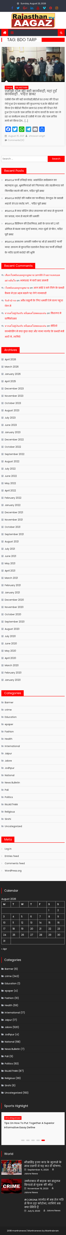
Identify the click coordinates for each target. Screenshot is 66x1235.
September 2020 (15, 621)
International (12, 746)
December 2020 (14, 599)
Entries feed (12, 856)
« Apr (4, 949)
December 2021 (14, 512)
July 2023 (10, 417)
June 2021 (10, 556)
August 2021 (12, 541)
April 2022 (10, 490)
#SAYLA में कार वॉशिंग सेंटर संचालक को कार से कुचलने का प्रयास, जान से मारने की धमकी (34, 213)
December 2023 (14, 388)
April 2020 (10, 658)
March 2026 (12, 366)
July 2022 (10, 468)
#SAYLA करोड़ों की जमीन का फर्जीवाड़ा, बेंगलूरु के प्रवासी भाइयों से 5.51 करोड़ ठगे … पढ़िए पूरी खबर (34, 200)
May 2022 (10, 483)
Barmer (9, 702)
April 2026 (10, 359)
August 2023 (12, 410)
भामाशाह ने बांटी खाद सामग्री (34, 280)
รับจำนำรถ (10, 300)
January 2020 (13, 680)
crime (9, 87)
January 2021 (12, 592)
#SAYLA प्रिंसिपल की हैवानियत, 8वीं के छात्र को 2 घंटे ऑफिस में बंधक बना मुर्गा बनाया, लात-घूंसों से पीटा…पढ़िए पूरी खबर (34, 229)
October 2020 (13, 614)
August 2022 (12, 461)
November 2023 (14, 396)
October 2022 (13, 447)
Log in (8, 848)
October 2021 (12, 527)
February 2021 (13, 585)
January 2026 (13, 374)
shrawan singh (37, 136)
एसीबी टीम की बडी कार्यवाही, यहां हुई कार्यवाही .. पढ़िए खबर (31, 92)
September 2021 (14, 534)
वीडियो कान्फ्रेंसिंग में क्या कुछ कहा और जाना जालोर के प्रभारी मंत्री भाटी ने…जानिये (34, 331)
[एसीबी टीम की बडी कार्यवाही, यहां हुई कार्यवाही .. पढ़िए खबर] (33, 64)
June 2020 (11, 643)
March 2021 (11, 578)
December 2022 (14, 439)
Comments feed (15, 863)
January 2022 (12, 505)
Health (8, 739)
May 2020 (10, 650)
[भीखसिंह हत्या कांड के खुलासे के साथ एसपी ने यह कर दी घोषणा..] (11, 1167)
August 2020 (12, 629)
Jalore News (31, 1173)
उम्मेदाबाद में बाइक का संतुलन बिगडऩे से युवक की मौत (42, 1183)
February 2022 (13, 498)
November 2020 (14, 607)
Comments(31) (16, 140)
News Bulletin (12, 782)
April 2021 (10, 570)
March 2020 (12, 665)
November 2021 (14, 519)
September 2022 (14, 454)
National (9, 775)
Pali (7, 790)
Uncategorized (13, 826)
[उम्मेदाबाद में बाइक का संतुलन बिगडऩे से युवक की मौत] (11, 1186)
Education (11, 717)
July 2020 (10, 636)
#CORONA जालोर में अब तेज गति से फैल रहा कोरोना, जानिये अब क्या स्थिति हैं (44, 1203)
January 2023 (12, 432)
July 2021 (10, 549)
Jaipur (8, 753)
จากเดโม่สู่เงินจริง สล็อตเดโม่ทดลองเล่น (25, 313)
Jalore (8, 760)
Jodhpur (9, 768)
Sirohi (8, 819)
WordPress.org (13, 870)
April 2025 (10, 381)
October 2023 (13, 403)
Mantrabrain (52, 1230)
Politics (9, 797)
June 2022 (11, 476)
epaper (9, 724)
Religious (10, 811)
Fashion (9, 731)
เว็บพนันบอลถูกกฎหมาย (17, 287)
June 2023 (11, 425)
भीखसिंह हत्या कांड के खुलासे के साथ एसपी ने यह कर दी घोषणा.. (43, 1164)
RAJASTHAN (21, 87)
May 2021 (10, 563)
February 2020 (13, 672)
